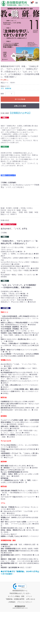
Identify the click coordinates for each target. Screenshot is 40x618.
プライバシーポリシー (24, 602)
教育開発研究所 (20, 606)
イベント (29, 596)
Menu (37, 2)
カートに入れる (20, 99)
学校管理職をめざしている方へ (20, 593)
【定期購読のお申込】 (20, 113)
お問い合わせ (30, 599)
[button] (20, 586)
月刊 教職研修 (6, 88)
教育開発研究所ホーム (20, 590)
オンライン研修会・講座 (16, 596)
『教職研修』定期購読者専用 (14, 599)
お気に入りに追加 (20, 106)
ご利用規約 (11, 602)
